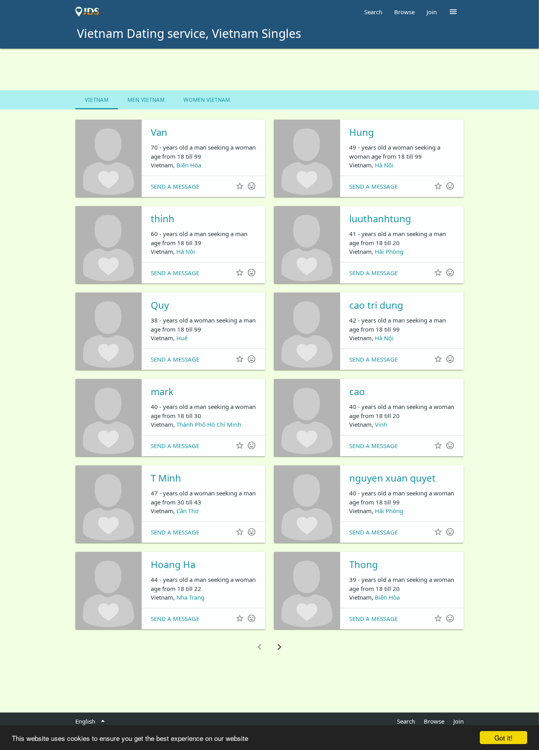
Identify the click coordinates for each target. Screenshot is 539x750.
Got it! (503, 737)
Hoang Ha (173, 564)
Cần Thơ (187, 511)
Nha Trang (190, 597)
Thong (363, 564)
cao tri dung (376, 304)
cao (357, 391)
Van (159, 132)
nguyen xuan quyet (392, 477)
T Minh (166, 477)
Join (432, 12)
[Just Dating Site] (87, 12)
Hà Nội (384, 165)
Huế (181, 338)
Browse (404, 12)
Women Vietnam (206, 99)
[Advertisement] (269, 70)
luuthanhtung (380, 218)
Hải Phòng (389, 251)
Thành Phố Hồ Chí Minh (208, 424)
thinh (162, 218)
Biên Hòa (188, 165)
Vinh (381, 424)
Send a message (175, 186)
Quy (160, 304)
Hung (361, 132)
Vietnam (97, 99)
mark (162, 391)
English (91, 721)
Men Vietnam (146, 99)
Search (373, 12)
